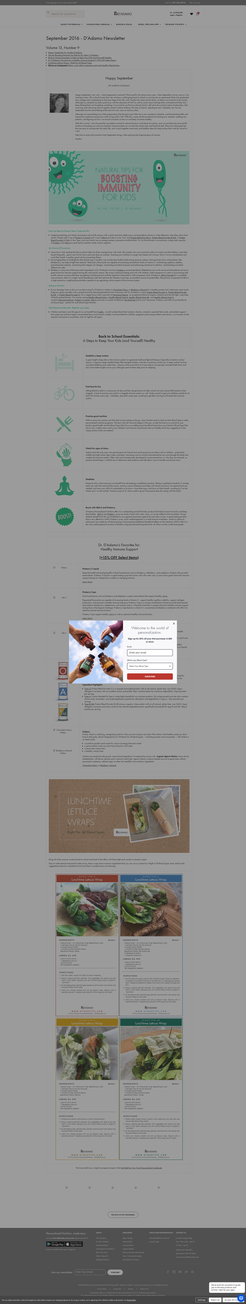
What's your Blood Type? (137, 660)
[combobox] (150, 666)
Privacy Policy (131, 1300)
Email (129, 646)
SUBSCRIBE (150, 676)
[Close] (174, 623)
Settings (202, 1299)
